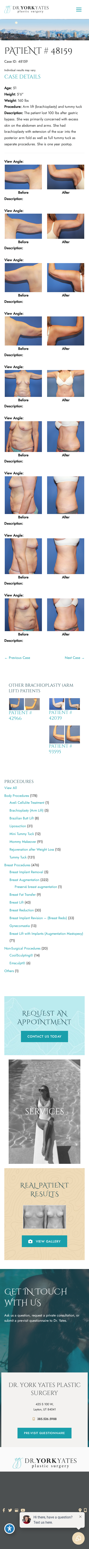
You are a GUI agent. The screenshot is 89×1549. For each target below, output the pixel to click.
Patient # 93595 (60, 749)
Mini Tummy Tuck (22, 833)
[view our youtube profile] (23, 1510)
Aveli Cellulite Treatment (27, 802)
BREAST (44, 1142)
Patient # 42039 (60, 715)
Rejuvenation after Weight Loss (32, 849)
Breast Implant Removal (26, 871)
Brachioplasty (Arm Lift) (26, 810)
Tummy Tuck (18, 857)
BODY (44, 1150)
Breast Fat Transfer (23, 894)
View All (10, 787)
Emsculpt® (17, 963)
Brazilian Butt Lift (22, 818)
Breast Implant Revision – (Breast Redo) (38, 917)
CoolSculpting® (21, 955)
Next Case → (75, 657)
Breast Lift (17, 902)
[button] (44, 1036)
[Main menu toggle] (79, 9)
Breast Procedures (17, 865)
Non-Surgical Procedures (22, 948)
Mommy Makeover (23, 841)
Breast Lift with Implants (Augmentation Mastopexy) (46, 933)
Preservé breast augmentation (36, 886)
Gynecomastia (20, 925)
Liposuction (18, 826)
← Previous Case (17, 657)
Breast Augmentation (24, 879)
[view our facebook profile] (3, 1510)
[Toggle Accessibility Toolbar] (9, 1528)
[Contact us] (80, 1510)
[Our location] (85, 1510)
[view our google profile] (16, 1510)
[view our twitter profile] (10, 1510)
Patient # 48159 (38, 51)
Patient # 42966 (20, 716)
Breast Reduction (22, 910)
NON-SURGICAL (44, 1157)
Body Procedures (16, 795)
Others (9, 970)
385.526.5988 (47, 1419)
